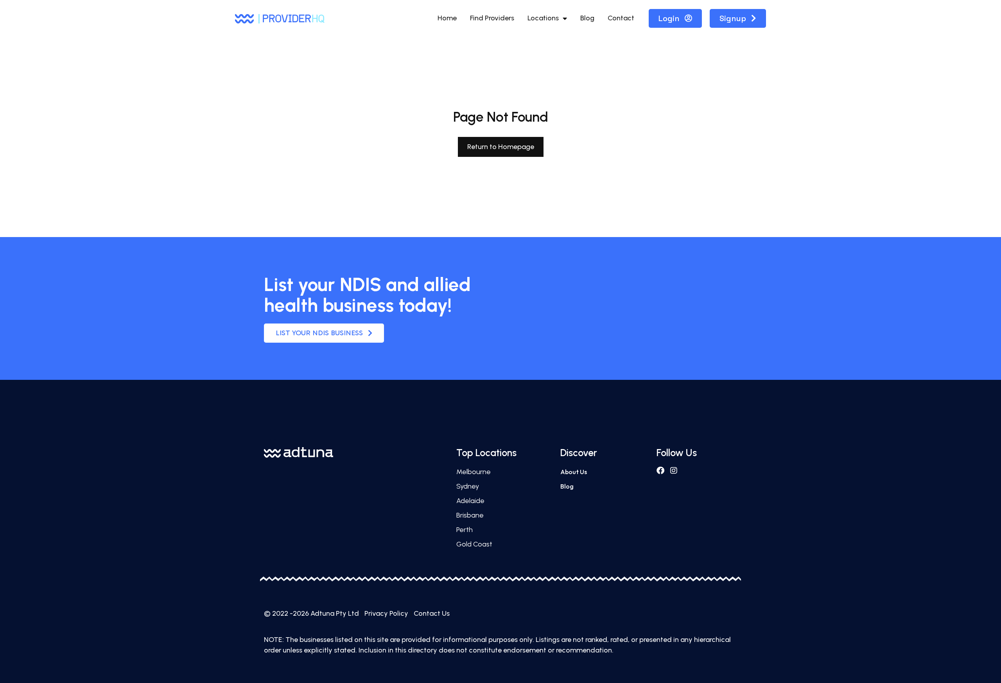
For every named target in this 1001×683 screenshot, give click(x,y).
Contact (621, 18)
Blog (587, 18)
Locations (543, 18)
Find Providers (492, 18)
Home (447, 18)
